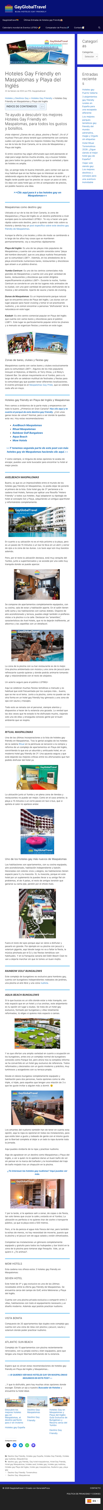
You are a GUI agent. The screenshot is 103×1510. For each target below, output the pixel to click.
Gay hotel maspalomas (39, 1462)
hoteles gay (42, 1464)
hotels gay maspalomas (40, 1467)
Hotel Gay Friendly (58, 1462)
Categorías (87, 52)
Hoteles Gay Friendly (41, 98)
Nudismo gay (56, 1467)
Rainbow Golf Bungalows (28, 432)
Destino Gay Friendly (16, 1456)
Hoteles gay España (15, 1427)
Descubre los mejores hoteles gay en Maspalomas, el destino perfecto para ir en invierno (14, 1416)
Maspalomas (22, 1459)
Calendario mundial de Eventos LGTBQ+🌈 (22, 27)
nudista (44, 983)
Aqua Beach (20, 436)
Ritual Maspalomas (24, 429)
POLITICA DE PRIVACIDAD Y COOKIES (83, 1494)
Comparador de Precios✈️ (57, 27)
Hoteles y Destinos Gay (17, 98)
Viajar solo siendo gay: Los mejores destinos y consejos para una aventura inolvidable (89, 173)
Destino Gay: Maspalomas (33, 1411)
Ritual (21, 744)
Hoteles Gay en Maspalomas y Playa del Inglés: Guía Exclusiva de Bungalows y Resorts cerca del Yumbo (58, 1417)
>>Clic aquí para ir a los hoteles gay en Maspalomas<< (37, 194)
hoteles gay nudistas (56, 1464)
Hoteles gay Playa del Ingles (17, 1467)
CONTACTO (95, 1488)
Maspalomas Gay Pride (41, 385)
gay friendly (24, 1462)
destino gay (13, 1462)
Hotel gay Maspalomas (15, 1464)
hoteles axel (31, 1464)
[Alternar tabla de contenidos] (41, 107)
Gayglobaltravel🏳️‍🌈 (11, 20)
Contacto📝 (79, 27)
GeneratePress (43, 1488)
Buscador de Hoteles (49, 1387)
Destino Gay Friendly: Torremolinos (22, 1472)
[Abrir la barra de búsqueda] (99, 27)
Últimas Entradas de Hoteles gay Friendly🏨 (43, 20)
